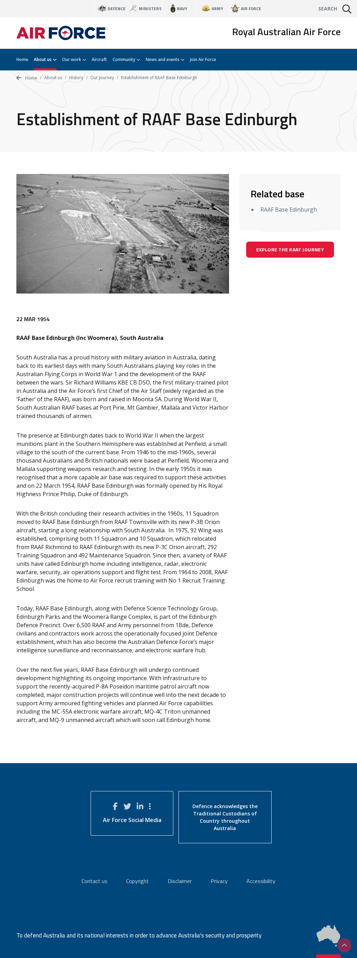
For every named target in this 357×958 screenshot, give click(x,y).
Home (22, 59)
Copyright (137, 881)
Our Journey (102, 78)
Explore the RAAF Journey (290, 249)
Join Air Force (203, 59)
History (76, 78)
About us (43, 59)
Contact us (94, 881)
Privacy (219, 881)
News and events (163, 59)
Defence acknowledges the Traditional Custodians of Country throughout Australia (225, 817)
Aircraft (99, 59)
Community (124, 59)
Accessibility (260, 881)
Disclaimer (180, 881)
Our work (72, 59)
